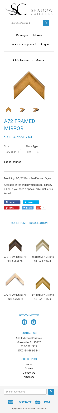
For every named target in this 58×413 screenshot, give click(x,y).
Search (29, 368)
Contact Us (29, 372)
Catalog (21, 35)
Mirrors (40, 60)
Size (6, 146)
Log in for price (12, 161)
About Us (29, 376)
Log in (45, 44)
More (36, 35)
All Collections (21, 60)
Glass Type (32, 146)
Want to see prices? (24, 44)
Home (29, 364)
